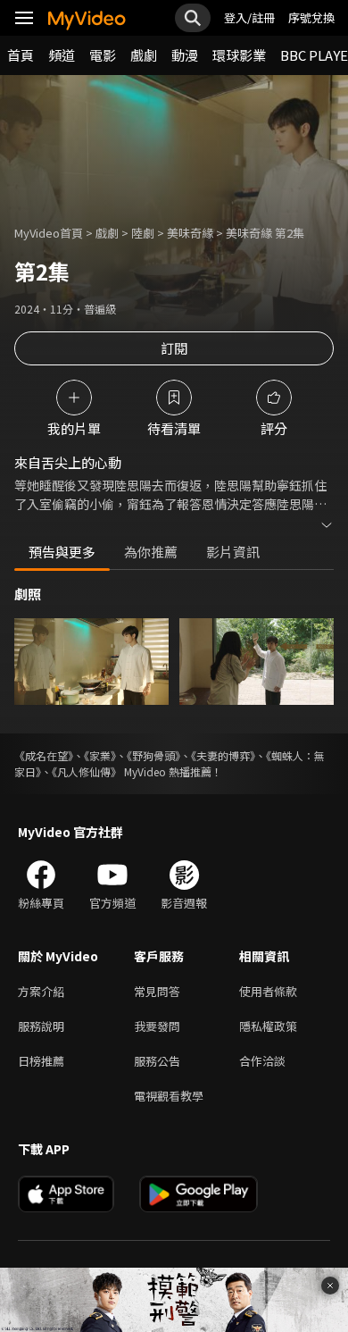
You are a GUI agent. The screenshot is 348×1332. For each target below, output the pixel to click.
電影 (102, 55)
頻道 (61, 55)
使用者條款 (268, 991)
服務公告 (157, 1060)
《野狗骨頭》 (153, 755)
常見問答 (157, 991)
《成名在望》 (43, 755)
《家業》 (100, 755)
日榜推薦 (41, 1060)
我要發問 (157, 1026)
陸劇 (142, 232)
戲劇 (143, 55)
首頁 (20, 55)
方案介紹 (41, 991)
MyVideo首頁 (48, 232)
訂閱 (174, 348)
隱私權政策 (268, 1026)
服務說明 (41, 1026)
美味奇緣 (190, 232)
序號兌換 (311, 17)
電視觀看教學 (168, 1095)
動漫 (184, 55)
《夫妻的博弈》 (223, 755)
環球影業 (239, 55)
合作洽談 (262, 1060)
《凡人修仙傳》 (86, 771)
